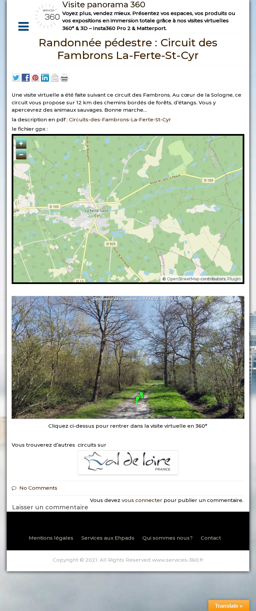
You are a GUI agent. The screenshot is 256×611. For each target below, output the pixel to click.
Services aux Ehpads (107, 538)
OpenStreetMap (183, 278)
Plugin (233, 278)
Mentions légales (51, 538)
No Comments (38, 488)
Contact (211, 538)
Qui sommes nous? (167, 538)
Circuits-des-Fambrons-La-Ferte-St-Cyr (120, 119)
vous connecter (142, 500)
